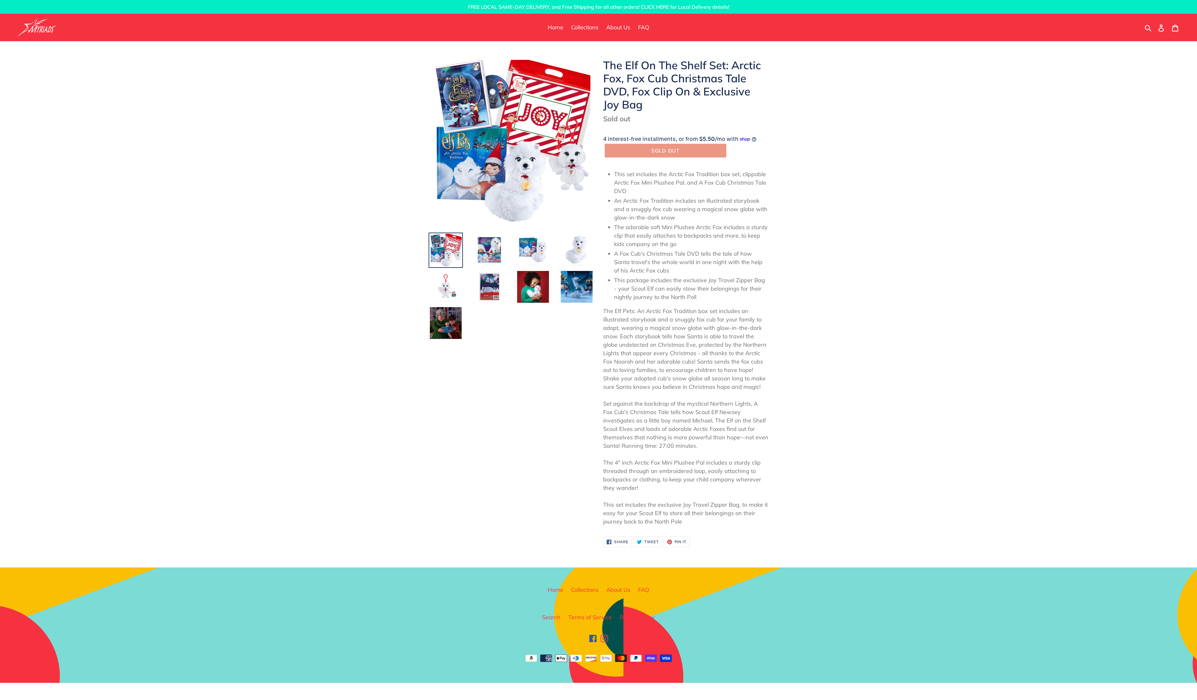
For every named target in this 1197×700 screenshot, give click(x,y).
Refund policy (637, 617)
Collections (584, 589)
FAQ (643, 589)
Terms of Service (590, 617)
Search (551, 617)
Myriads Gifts (604, 679)
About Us (618, 589)
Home (555, 589)
